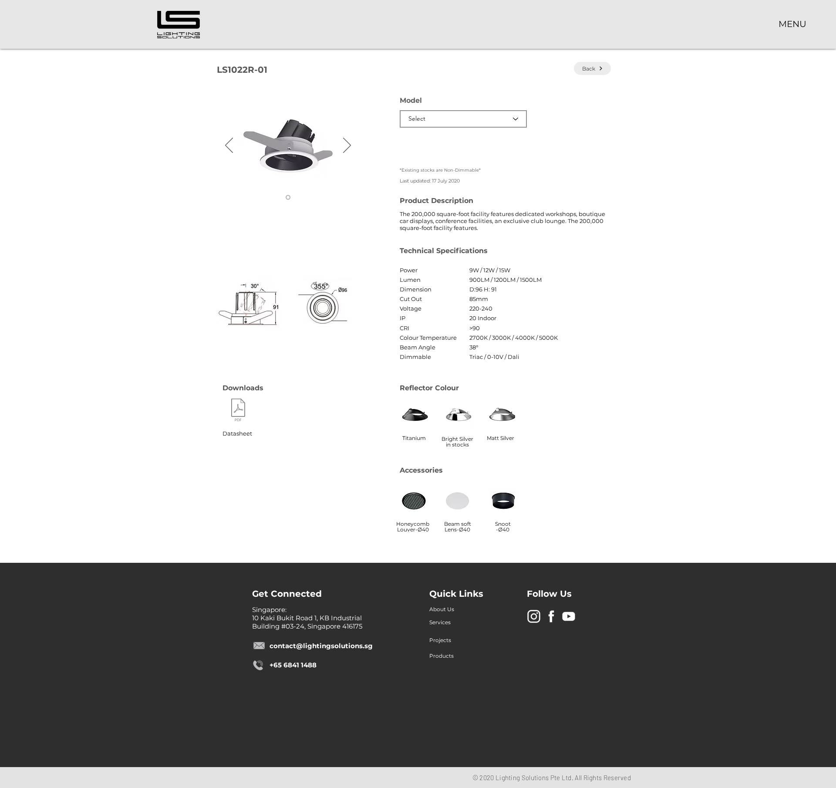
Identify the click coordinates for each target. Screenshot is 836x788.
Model (411, 100)
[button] (792, 23)
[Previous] (229, 146)
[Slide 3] (288, 197)
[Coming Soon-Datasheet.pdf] (237, 411)
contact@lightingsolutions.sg (321, 646)
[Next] (347, 146)
